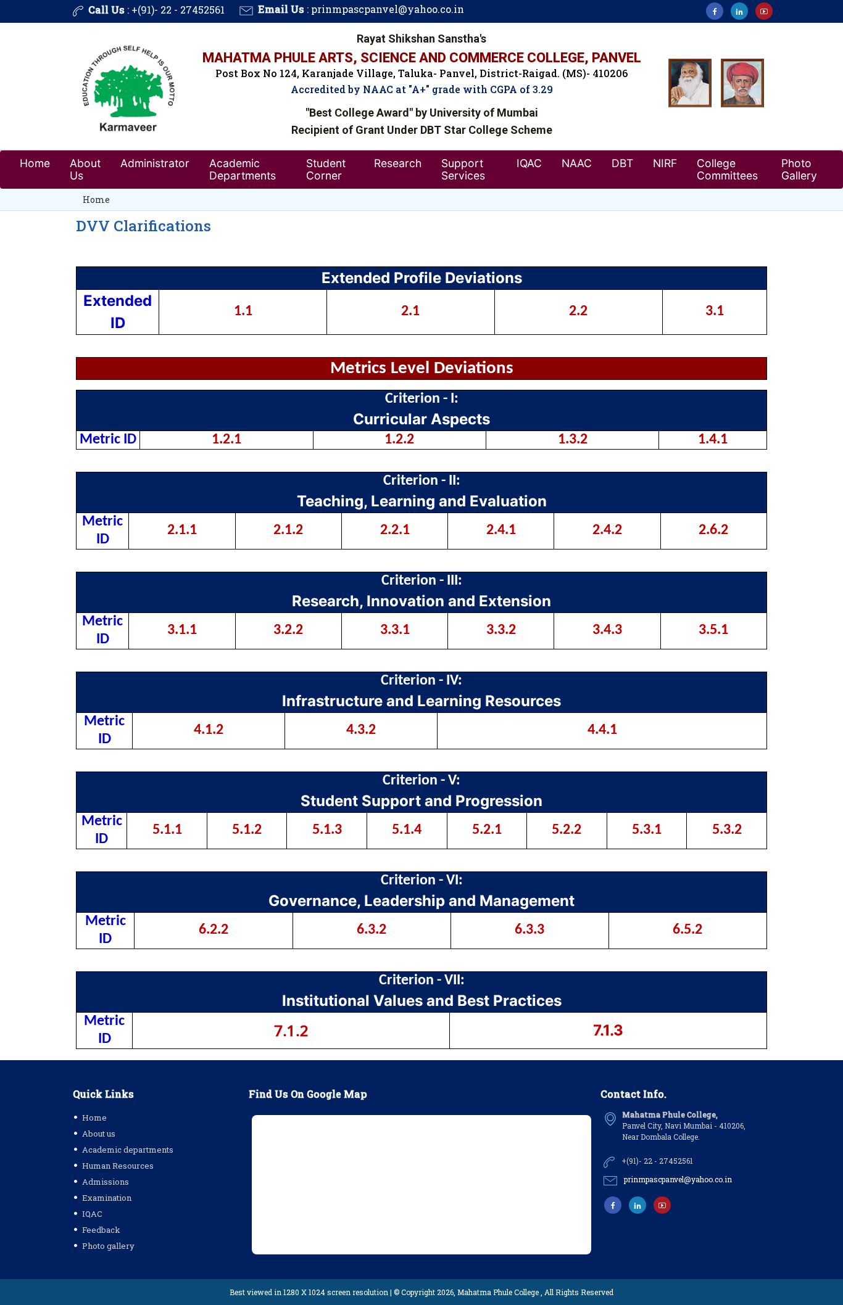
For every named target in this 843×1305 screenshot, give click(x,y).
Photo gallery (108, 1245)
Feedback (101, 1229)
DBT (622, 163)
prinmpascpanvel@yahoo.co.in (387, 8)
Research (398, 163)
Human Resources (118, 1165)
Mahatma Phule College (498, 1292)
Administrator (154, 163)
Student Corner (326, 169)
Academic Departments (242, 169)
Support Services (463, 169)
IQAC (529, 163)
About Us (85, 169)
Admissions (105, 1181)
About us (98, 1133)
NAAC (577, 163)
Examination (106, 1197)
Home (35, 163)
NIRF (665, 163)
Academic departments (127, 1149)
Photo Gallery (799, 169)
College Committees (727, 169)
